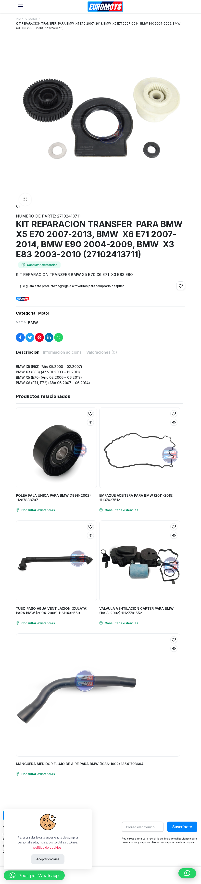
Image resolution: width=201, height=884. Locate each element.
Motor (32, 19)
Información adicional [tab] (63, 352)
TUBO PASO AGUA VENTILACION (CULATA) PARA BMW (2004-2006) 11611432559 (52, 610)
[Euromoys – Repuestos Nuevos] (105, 6)
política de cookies (47, 847)
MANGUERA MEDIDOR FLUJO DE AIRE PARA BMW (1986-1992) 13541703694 (79, 764)
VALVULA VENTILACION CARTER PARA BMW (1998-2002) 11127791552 (136, 610)
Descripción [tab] (27, 352)
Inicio (20, 19)
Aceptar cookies (47, 859)
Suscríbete (182, 826)
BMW (33, 322)
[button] (25, 199)
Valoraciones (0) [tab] (101, 352)
